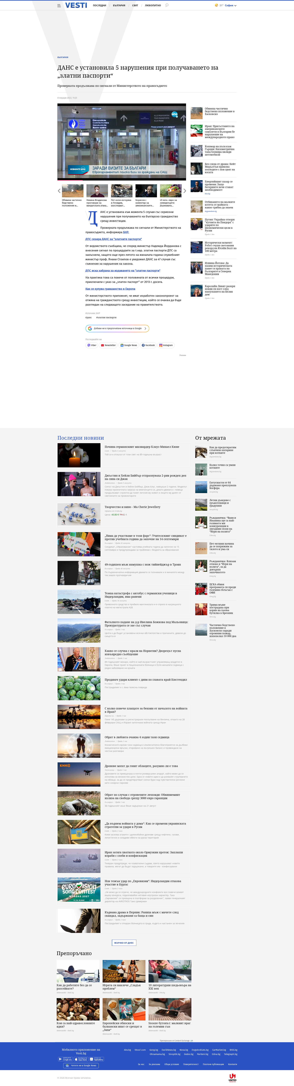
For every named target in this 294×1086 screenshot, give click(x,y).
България (119, 5)
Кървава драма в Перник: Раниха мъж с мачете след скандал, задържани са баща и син (142, 913)
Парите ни (109, 716)
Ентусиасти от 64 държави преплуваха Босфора (222, 485)
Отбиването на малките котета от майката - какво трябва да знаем (220, 204)
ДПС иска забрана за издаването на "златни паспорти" (122, 270)
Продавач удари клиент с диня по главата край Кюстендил (146, 679)
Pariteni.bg (202, 1054)
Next (184, 197)
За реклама (154, 1064)
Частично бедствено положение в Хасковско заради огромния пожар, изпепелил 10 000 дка (222, 630)
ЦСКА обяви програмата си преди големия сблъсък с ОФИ (222, 588)
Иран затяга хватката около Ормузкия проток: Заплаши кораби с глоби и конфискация (144, 853)
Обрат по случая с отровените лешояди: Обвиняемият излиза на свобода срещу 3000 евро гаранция (142, 796)
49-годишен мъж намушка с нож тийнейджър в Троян (143, 564)
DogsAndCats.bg (200, 1049)
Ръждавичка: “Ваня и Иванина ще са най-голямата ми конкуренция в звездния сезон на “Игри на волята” (222, 524)
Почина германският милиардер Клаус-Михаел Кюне (142, 447)
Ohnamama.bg (157, 1054)
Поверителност (191, 1064)
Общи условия (171, 1064)
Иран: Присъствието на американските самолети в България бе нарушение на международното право (220, 131)
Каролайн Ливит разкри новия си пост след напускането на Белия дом (220, 290)
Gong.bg (153, 1049)
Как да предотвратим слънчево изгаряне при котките (222, 450)
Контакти (232, 1064)
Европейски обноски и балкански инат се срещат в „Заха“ (122, 1026)
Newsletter (110, 345)
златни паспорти (107, 317)
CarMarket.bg (219, 1049)
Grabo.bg (188, 1054)
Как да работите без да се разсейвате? (74, 986)
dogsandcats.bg (211, 211)
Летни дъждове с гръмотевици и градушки (220, 502)
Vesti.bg (76, 5)
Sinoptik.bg (174, 1054)
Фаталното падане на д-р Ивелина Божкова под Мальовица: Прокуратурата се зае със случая (146, 623)
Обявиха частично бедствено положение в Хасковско (220, 111)
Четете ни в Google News (83, 1065)
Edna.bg (216, 1054)
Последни (99, 5)
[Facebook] (237, 1068)
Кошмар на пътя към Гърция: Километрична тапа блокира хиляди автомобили (219, 150)
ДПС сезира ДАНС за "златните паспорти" (113, 239)
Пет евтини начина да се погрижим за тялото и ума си (221, 546)
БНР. (126, 232)
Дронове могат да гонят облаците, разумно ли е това (141, 766)
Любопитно (153, 5)
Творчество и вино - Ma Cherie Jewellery (132, 507)
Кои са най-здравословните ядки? (76, 1024)
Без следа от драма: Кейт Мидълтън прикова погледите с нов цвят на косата (220, 168)
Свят (135, 5)
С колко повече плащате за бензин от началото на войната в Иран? (146, 710)
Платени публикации (213, 1064)
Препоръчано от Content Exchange (175, 1041)
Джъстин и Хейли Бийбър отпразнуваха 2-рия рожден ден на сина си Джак (145, 477)
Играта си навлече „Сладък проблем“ (122, 986)
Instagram (168, 345)
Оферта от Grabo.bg (113, 511)
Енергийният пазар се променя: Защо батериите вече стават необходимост (219, 186)
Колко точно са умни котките (222, 466)
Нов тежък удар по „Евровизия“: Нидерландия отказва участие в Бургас (143, 882)
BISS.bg (233, 1049)
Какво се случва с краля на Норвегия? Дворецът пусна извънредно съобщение (143, 652)
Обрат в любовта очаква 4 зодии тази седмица (137, 737)
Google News (130, 345)
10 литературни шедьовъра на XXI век (170, 986)
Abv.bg (127, 1049)
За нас (141, 1064)
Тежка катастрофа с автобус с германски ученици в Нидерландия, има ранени (141, 594)
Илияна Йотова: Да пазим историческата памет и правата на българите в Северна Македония (218, 268)
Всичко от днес (124, 942)
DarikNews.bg (169, 1049)
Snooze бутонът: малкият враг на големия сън (169, 1024)
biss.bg (207, 193)
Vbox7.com (140, 1049)
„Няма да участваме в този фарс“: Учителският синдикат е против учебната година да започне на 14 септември (146, 537)
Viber (93, 345)
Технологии (109, 770)
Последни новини (80, 438)
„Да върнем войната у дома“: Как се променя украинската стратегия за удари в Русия (145, 825)
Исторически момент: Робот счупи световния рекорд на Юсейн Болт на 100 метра (221, 247)
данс (89, 317)
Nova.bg (184, 1049)
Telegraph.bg (230, 1054)
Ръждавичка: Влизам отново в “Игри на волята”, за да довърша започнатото (222, 567)
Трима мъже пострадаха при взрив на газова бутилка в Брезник (221, 609)
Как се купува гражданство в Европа (110, 289)
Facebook (150, 345)
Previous (58, 197)
